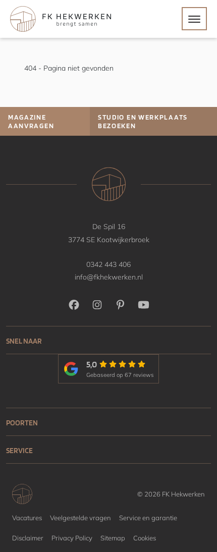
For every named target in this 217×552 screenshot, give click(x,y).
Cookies (144, 538)
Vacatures (27, 518)
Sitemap (112, 538)
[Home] (60, 19)
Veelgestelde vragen (80, 518)
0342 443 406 (108, 264)
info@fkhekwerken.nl (109, 277)
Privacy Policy (71, 538)
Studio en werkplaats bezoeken (143, 121)
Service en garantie (148, 518)
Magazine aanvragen (31, 121)
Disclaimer (27, 538)
